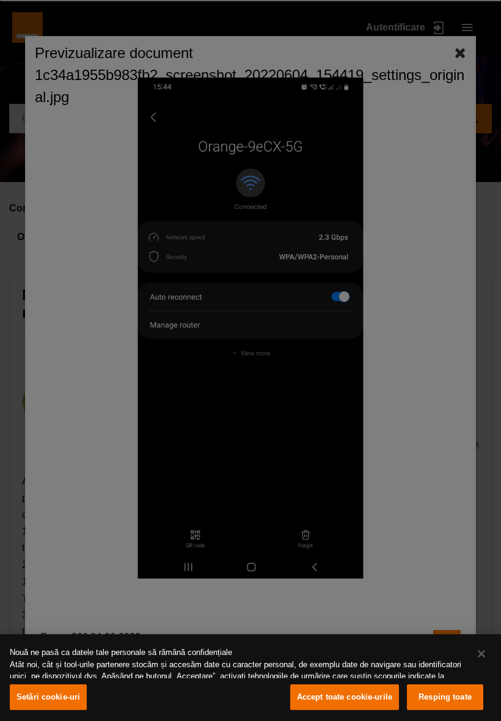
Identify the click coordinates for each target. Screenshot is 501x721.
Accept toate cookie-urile (344, 696)
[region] (250, 677)
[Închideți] (481, 653)
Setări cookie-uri (48, 696)
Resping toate (445, 696)
